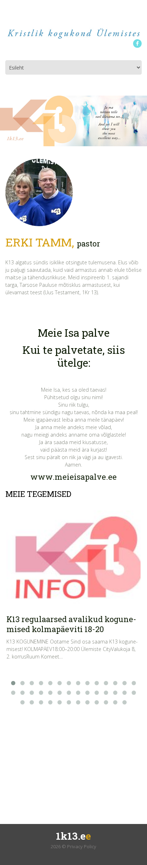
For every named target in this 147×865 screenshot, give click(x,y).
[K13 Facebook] (137, 43)
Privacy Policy (81, 846)
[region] (73, 121)
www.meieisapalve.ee (73, 477)
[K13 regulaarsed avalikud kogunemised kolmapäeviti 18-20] (73, 556)
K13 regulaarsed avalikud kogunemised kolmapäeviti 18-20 (71, 624)
